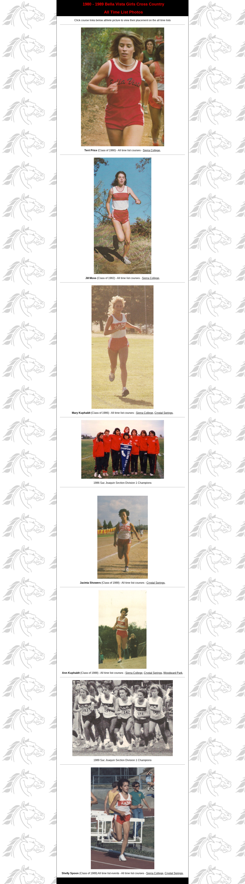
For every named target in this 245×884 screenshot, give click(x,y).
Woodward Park (172, 672)
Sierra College (151, 150)
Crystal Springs (163, 412)
